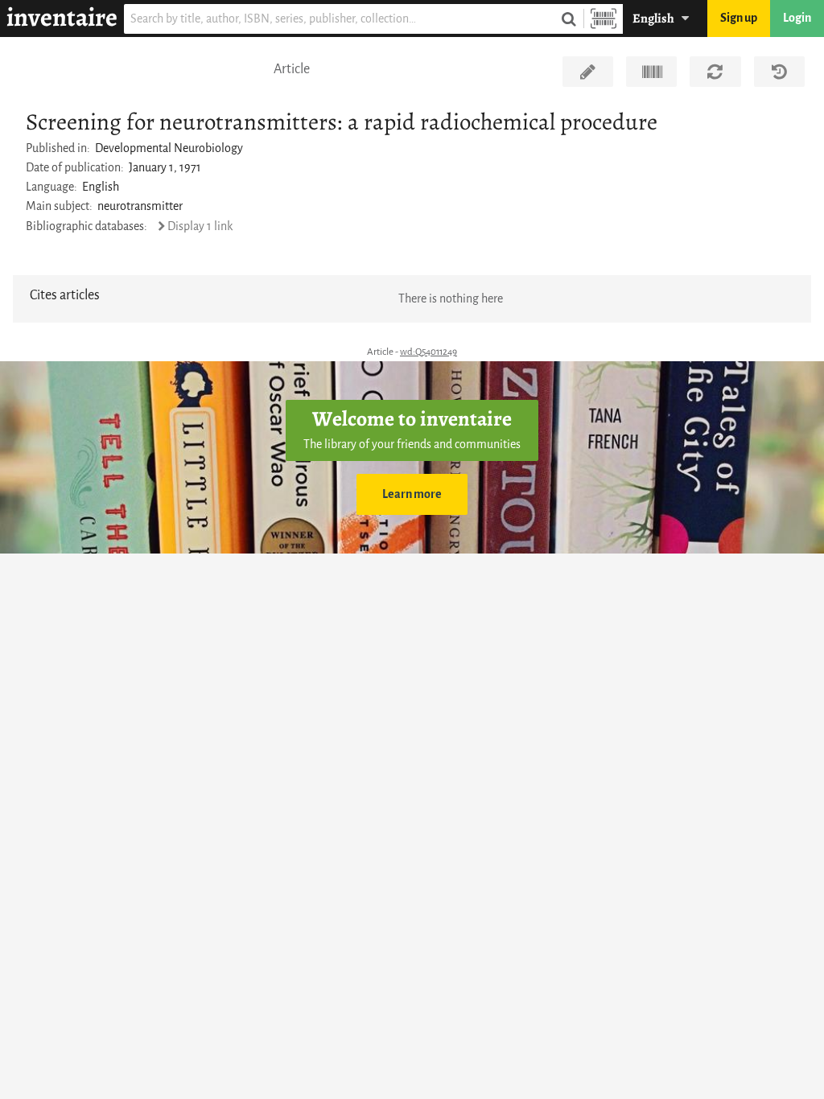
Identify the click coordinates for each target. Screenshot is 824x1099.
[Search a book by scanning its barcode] (603, 19)
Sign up (738, 18)
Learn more (412, 494)
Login (797, 18)
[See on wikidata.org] (651, 71)
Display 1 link (200, 226)
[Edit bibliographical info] (587, 71)
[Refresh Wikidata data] (715, 71)
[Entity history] (779, 71)
